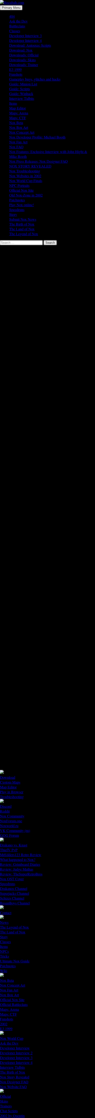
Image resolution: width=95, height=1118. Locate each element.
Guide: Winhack (21, 93)
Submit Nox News (22, 219)
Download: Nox (21, 50)
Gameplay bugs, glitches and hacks (34, 79)
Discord (6, 806)
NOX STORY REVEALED (30, 166)
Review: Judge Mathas (16, 869)
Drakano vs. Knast (13, 845)
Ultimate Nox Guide (15, 961)
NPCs (4, 951)
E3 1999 (15, 69)
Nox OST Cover (12, 878)
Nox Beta (16, 122)
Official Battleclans (14, 1004)
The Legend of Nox (23, 233)
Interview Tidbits (21, 98)
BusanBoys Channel (15, 903)
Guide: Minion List (23, 83)
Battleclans (17, 25)
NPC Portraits (19, 185)
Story (13, 214)
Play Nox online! (21, 204)
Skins (4, 1101)
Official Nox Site (21, 190)
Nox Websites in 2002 (25, 175)
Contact (5, 912)
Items (13, 103)
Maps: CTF (17, 117)
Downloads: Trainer (23, 64)
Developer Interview (15, 1048)
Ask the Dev (18, 21)
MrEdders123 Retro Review (20, 854)
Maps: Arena (18, 112)
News (4, 922)
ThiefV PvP (9, 849)
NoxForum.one (11, 820)
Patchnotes (17, 199)
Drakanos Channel (13, 888)
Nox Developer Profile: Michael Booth (37, 137)
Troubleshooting (12, 796)
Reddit (5, 811)
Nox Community (12, 816)
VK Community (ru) (15, 830)
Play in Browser (11, 791)
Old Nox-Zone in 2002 (26, 195)
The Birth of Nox (21, 224)
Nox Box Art (18, 127)
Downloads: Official (24, 54)
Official (5, 1096)
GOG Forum (9, 835)
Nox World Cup (11, 1038)
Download (7, 777)
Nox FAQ (16, 146)
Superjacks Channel (14, 893)
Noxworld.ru (9, 825)
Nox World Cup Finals (25, 180)
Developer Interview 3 (25, 35)
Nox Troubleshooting (24, 170)
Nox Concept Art (21, 132)
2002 (3, 1023)
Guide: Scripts (19, 88)
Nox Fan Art (18, 141)
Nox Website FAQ (13, 1086)
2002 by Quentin (12, 1115)
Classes (14, 30)
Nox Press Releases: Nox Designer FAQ (38, 161)
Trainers (6, 1106)
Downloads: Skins (22, 59)
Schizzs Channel (12, 898)
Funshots (15, 74)
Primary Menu (11, 7)
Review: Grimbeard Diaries (20, 864)
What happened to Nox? (17, 859)
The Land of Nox (22, 228)
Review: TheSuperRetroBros (21, 874)
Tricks (4, 956)
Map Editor (17, 108)
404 (12, 16)
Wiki (3, 970)
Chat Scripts (9, 1110)
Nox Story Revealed (14, 1077)
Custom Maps (10, 782)
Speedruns (16, 209)
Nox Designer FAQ (14, 1081)
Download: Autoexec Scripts (30, 45)
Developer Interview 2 (16, 1052)
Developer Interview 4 (25, 40)
